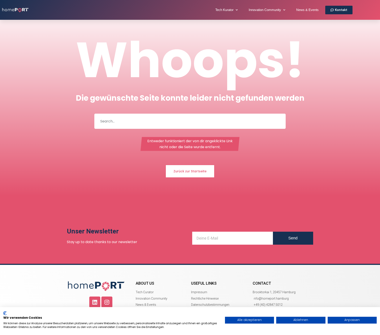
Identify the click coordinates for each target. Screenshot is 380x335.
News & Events (307, 10)
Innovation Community (265, 10)
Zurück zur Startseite (190, 171)
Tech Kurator (224, 10)
